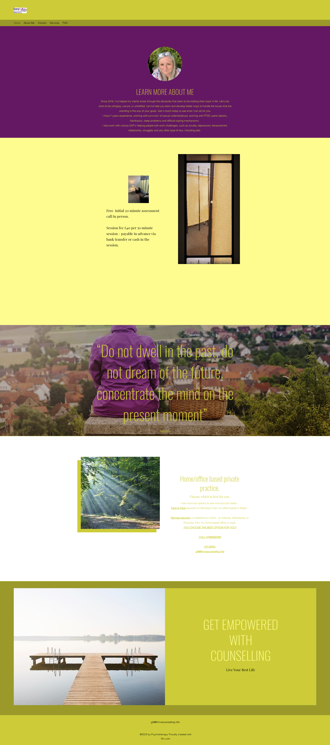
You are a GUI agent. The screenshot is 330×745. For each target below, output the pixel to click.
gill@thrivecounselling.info (209, 551)
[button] (235, 260)
